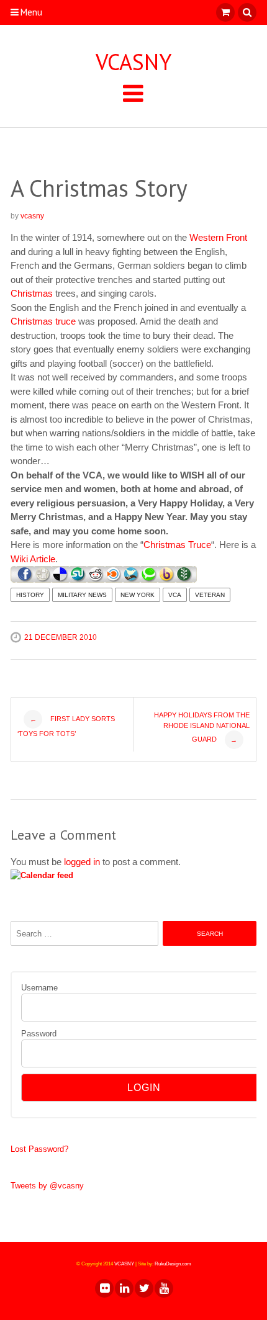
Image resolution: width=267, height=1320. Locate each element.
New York (137, 594)
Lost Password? (39, 1149)
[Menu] (133, 93)
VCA (174, 594)
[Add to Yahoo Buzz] (167, 579)
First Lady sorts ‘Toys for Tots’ (66, 726)
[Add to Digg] (43, 579)
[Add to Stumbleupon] (78, 579)
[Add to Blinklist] (114, 579)
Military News (82, 594)
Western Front (218, 237)
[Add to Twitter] (131, 579)
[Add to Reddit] (96, 579)
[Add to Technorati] (149, 579)
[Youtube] (163, 1288)
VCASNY (133, 62)
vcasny (32, 216)
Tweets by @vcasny (47, 1185)
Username (39, 987)
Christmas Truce (177, 544)
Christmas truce (43, 321)
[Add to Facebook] (25, 579)
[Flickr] (104, 1288)
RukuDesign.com (173, 1264)
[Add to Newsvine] (184, 579)
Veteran (210, 594)
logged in (82, 861)
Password (39, 1033)
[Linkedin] (124, 1288)
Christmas (32, 293)
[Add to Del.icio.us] (61, 579)
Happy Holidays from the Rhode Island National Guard (202, 727)
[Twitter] (143, 1288)
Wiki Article (33, 559)
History (30, 594)
